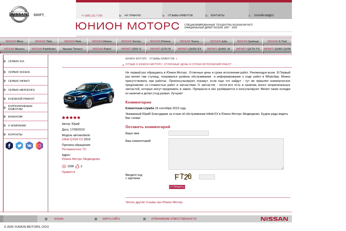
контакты (217, 15)
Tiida (43, 41)
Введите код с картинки (133, 176)
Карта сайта (111, 218)
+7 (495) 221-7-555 (91, 15)
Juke (218, 41)
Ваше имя (132, 133)
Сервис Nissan (19, 72)
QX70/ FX (248, 48)
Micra (14, 41)
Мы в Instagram (39, 146)
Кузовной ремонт (21, 98)
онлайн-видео (264, 15)
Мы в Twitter (19, 146)
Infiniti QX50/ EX (72, 139)
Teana (189, 41)
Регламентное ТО (74, 149)
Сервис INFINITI (19, 80)
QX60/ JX (218, 48)
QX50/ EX (189, 48)
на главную (133, 15)
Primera (160, 41)
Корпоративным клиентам (20, 108)
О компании (17, 125)
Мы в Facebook (9, 146)
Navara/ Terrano (73, 48)
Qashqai (248, 41)
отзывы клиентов (180, 15)
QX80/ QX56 (277, 48)
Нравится (68, 171)
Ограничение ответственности (173, 218)
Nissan (59, 218)
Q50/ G (131, 48)
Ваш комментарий (138, 140)
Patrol (102, 48)
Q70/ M (160, 48)
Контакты (15, 134)
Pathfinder (44, 48)
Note (72, 41)
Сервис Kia (16, 61)
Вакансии (15, 116)
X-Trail (277, 41)
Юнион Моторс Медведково (81, 158)
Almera (102, 41)
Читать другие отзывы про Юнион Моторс (154, 202)
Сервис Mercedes (21, 89)
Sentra (131, 41)
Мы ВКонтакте (29, 146)
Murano (14, 48)
